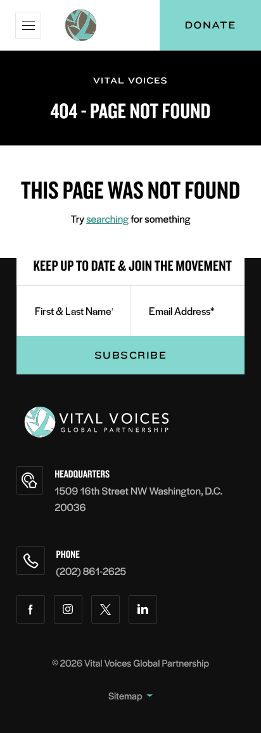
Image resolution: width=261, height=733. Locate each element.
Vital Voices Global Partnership (146, 663)
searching (107, 218)
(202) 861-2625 (91, 571)
